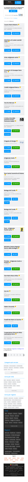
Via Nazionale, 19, (8, 106)
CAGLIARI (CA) (16, 161)
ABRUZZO (6, 398)
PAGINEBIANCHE (12, 467)
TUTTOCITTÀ (17, 467)
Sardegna (7, 444)
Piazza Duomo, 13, (8, 193)
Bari (5, 380)
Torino (18, 385)
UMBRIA (5, 407)
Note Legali (11, 470)
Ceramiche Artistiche (7, 123)
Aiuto (18, 471)
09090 (18, 125)
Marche (18, 439)
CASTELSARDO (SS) (18, 75)
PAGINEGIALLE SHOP (19, 466)
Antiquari (6, 365)
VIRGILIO (9, 466)
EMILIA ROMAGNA (7, 400)
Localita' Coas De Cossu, (9, 279)
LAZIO (5, 401)
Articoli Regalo (6, 250)
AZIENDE (21, 459)
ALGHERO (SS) (18, 193)
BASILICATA (11, 398)
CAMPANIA (21, 398)
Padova (9, 383)
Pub (9, 369)
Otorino (22, 367)
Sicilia (12, 444)
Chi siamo (7, 470)
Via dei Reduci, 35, (8, 294)
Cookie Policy (20, 470)
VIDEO (18, 458)
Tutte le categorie (14, 372)
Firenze (10, 382)
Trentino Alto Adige (10, 446)
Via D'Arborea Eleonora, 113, (10, 125)
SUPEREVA (20, 468)
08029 (18, 178)
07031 (13, 75)
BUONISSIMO (16, 468)
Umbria (18, 446)
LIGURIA (8, 401)
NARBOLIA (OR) (20, 45)
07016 (14, 90)
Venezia (5, 387)
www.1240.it (16, 15)
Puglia (17, 442)
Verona (10, 387)
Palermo (14, 383)
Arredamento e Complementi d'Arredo (10, 143)
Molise (6, 442)
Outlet (5, 369)
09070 (15, 45)
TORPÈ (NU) (17, 294)
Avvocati (6, 367)
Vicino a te (11, 21)
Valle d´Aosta (8, 448)
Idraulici (11, 367)
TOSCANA (9, 405)
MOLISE (5, 403)
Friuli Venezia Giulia (10, 437)
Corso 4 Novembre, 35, (9, 28)
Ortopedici (16, 367)
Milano (18, 382)
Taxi (11, 369)
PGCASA (7, 467)
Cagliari (18, 380)
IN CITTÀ (11, 459)
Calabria (18, 433)
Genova (14, 382)
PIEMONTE (10, 403)
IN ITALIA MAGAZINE (16, 451)
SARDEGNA (9, 29)
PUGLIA (14, 403)
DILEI (21, 467)
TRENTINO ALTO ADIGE (16, 405)
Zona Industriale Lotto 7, (9, 337)
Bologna (9, 380)
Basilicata (12, 433)
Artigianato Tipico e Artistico (9, 26)
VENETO (17, 407)
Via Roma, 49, (7, 161)
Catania (5, 382)
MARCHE (19, 401)
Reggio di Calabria (8, 385)
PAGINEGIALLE (13, 466)
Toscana (17, 444)
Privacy (16, 470)
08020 (13, 294)
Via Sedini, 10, (7, 212)
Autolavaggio (12, 365)
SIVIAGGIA (7, 468)
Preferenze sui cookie (12, 471)
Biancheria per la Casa (7, 232)
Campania (7, 435)
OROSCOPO (6, 459)
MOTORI (14, 458)
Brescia (13, 380)
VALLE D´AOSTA (11, 407)
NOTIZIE (5, 458)
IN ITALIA (16, 459)
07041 (13, 193)
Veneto (15, 448)
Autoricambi (19, 365)
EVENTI (14, 461)
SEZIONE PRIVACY (14, 453)
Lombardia (12, 439)
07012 (16, 279)
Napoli (5, 383)
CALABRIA (16, 398)
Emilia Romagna (15, 435)
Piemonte (12, 442)
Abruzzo (7, 433)
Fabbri (5, 293)
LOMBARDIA (13, 401)
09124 (11, 161)
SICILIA (5, 405)
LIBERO (6, 466)
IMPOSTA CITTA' (7, 453)
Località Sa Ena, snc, (8, 90)
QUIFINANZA (12, 468)
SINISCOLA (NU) (7, 179)
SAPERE (22, 458)
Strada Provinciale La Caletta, (10, 178)
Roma (14, 385)
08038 (15, 28)
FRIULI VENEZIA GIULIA (16, 400)
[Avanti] (23, 354)
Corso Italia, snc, (8, 75)
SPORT (10, 458)
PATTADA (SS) (19, 90)
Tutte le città (14, 390)
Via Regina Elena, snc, (9, 45)
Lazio (17, 437)
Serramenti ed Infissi (7, 277)
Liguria (6, 439)
